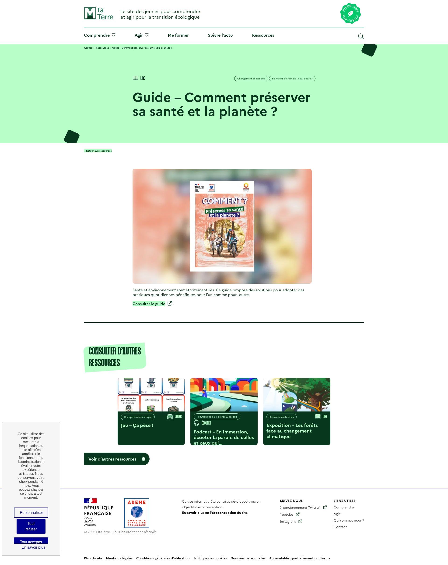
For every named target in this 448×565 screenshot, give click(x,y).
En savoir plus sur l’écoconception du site (215, 512)
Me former (178, 35)
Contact (340, 526)
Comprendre (97, 35)
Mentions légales (119, 558)
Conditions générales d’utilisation (163, 558)
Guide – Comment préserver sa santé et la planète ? (142, 47)
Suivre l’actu (220, 35)
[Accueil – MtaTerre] (98, 18)
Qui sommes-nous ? (349, 520)
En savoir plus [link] (33, 547)
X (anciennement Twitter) (300, 507)
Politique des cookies (210, 558)
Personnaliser (31, 513)
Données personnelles (248, 558)
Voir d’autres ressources (112, 459)
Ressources (263, 35)
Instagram (288, 521)
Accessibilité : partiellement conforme (299, 558)
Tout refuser (31, 526)
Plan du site (93, 558)
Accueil (88, 47)
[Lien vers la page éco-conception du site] (350, 14)
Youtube (286, 514)
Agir (139, 35)
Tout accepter (31, 542)
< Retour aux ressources (98, 150)
